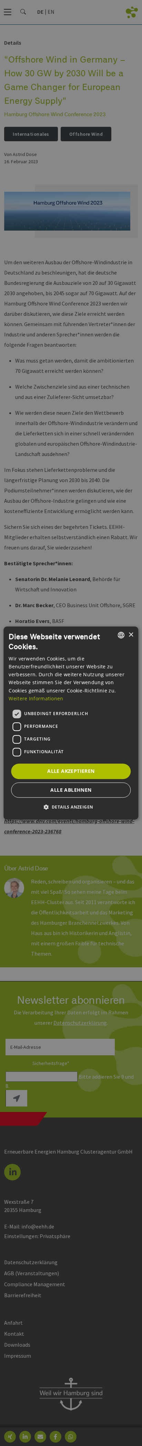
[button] (71, 807)
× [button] (130, 634)
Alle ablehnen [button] (70, 790)
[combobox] (121, 635)
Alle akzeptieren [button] (70, 771)
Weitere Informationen (36, 698)
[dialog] (70, 723)
